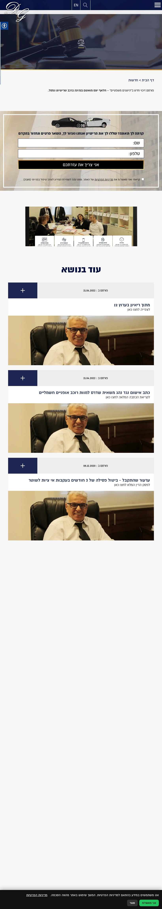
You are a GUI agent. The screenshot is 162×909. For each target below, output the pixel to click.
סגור (132, 902)
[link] (76, 5)
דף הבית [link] (148, 80)
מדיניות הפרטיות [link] (104, 179)
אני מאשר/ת (149, 902)
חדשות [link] (133, 80)
